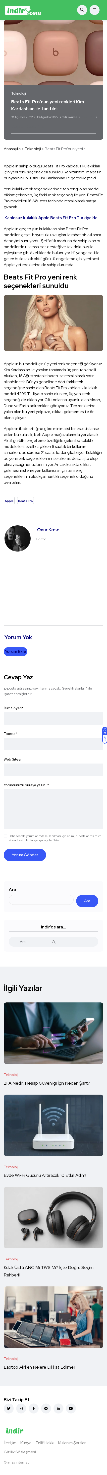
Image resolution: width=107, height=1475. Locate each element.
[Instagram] (21, 1408)
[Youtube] (71, 1408)
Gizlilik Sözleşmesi (20, 1452)
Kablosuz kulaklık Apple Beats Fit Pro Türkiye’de (51, 217)
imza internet (18, 1462)
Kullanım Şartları (72, 1442)
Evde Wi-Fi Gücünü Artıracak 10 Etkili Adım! (45, 1175)
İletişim (10, 1442)
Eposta (10, 733)
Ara (12, 890)
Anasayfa (12, 148)
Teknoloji (33, 148)
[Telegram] (46, 1408)
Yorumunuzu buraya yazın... (26, 785)
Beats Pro (34, 126)
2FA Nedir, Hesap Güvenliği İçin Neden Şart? (47, 1083)
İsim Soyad (13, 708)
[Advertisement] (53, 586)
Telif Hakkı (45, 1442)
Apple (17, 126)
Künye (26, 1442)
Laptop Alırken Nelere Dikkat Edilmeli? (41, 1367)
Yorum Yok (88, 117)
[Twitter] (9, 1408)
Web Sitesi (12, 759)
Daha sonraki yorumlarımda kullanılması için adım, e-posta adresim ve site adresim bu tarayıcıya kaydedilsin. (55, 838)
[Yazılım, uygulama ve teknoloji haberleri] (23, 10)
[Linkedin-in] (58, 1408)
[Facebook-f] (34, 1408)
